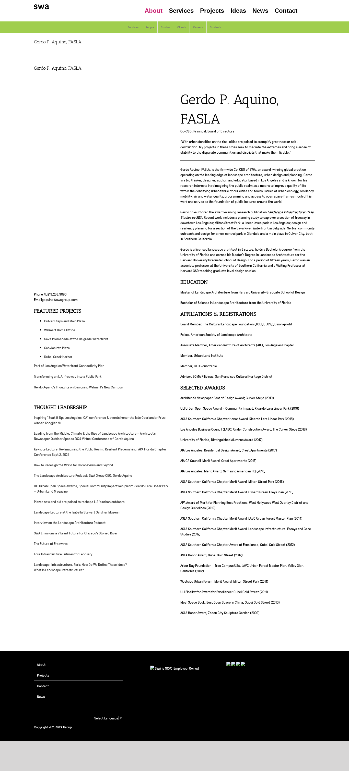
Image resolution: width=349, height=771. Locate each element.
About (41, 664)
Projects (43, 675)
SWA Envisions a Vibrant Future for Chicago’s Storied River (76, 533)
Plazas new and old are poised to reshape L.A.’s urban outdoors (79, 501)
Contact (43, 685)
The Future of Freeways (50, 543)
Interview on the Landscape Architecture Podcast (70, 522)
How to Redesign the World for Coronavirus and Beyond (73, 464)
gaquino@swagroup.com (60, 299)
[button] (306, 10)
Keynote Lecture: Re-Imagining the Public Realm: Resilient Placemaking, (86, 449)
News (41, 696)
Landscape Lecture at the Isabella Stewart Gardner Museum (77, 512)
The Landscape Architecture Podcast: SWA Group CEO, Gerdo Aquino (83, 475)
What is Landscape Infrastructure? (59, 569)
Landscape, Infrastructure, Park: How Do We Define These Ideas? (80, 564)
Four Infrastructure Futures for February (63, 554)
